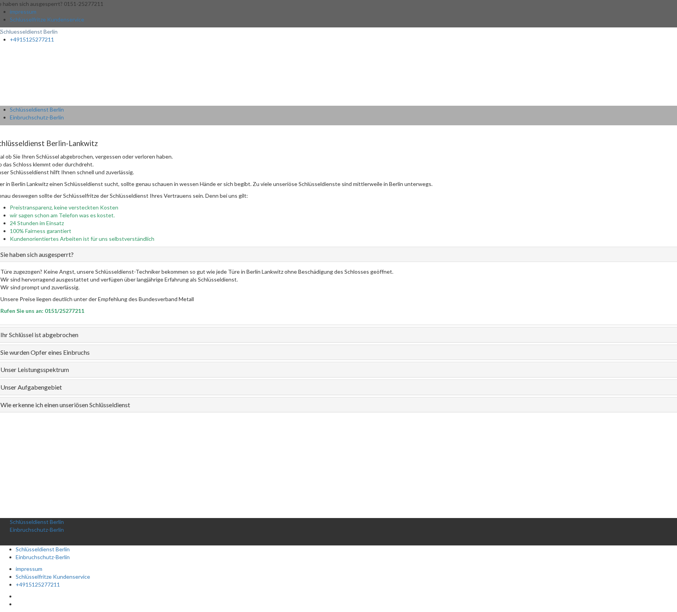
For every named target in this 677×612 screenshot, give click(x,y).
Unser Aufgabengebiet (31, 387)
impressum (23, 11)
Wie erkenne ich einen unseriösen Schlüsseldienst (65, 404)
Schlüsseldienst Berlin (37, 109)
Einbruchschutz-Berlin (37, 117)
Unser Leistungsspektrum (34, 369)
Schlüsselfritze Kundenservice (47, 19)
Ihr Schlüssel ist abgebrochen (39, 334)
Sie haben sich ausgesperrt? (37, 254)
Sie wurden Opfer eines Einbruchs (45, 352)
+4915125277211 (32, 39)
